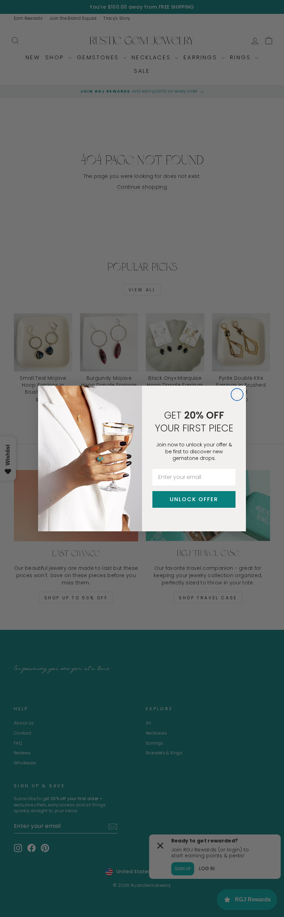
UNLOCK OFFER (194, 499)
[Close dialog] (237, 394)
